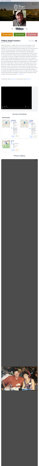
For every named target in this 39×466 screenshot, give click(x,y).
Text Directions (12, 136)
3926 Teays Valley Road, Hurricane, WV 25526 (15, 132)
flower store (29, 79)
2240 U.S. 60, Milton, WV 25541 (15, 146)
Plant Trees (17, 136)
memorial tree (13, 79)
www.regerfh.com (20, 74)
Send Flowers (17, 150)
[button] (6, 123)
